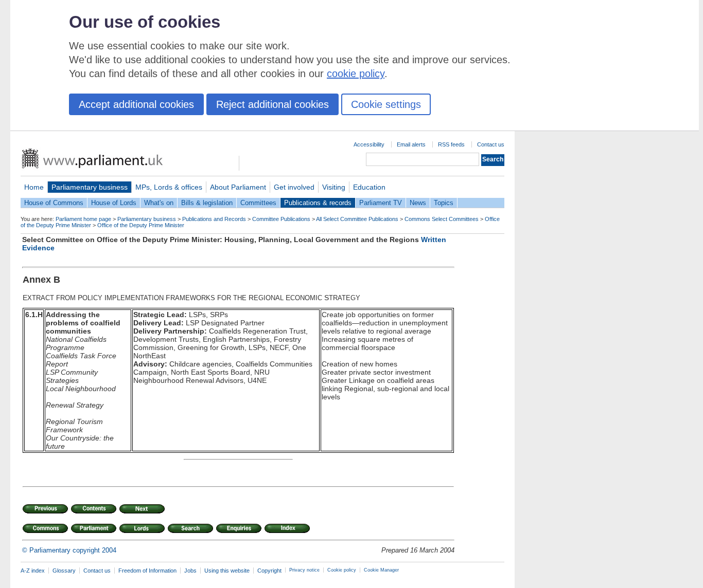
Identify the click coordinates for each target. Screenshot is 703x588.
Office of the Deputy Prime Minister (140, 225)
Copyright (269, 570)
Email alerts (411, 144)
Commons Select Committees (442, 219)
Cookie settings (386, 104)
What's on (158, 203)
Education (369, 187)
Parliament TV (380, 203)
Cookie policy (341, 570)
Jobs (190, 570)
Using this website (227, 570)
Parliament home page (83, 219)
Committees (258, 203)
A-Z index (33, 570)
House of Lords (113, 203)
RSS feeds (451, 144)
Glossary (64, 570)
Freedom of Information (147, 570)
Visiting (333, 187)
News (418, 203)
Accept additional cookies (136, 104)
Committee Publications (281, 219)
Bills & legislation (207, 203)
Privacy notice (304, 570)
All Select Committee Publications (357, 219)
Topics (443, 203)
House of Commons (53, 203)
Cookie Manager (381, 570)
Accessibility (369, 144)
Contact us (490, 144)
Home (34, 187)
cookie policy (355, 73)
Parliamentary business (89, 187)
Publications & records (317, 203)
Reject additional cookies (272, 104)
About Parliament (238, 187)
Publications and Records (214, 219)
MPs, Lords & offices (168, 187)
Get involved (294, 187)
